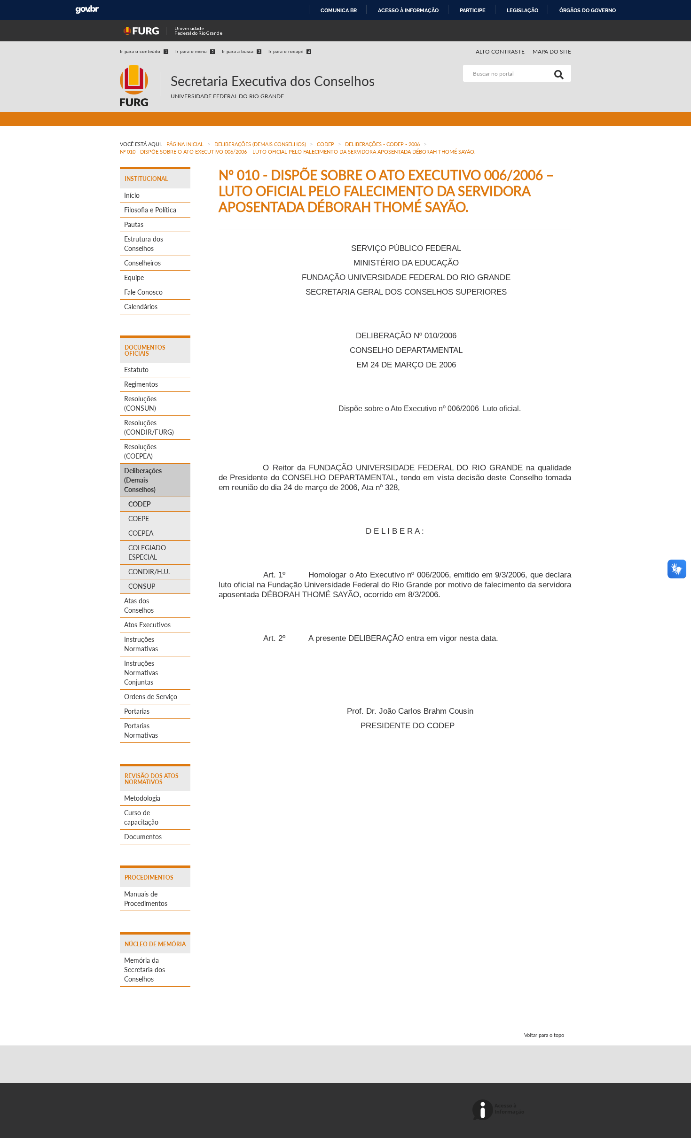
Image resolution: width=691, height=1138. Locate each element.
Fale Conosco (143, 292)
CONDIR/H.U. (149, 572)
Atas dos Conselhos (139, 605)
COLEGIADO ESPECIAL (147, 552)
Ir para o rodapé (289, 51)
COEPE (138, 518)
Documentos (143, 837)
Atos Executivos (147, 625)
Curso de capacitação (141, 817)
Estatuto (136, 370)
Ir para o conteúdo (143, 51)
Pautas (133, 224)
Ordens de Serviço (150, 697)
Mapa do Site (552, 51)
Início (132, 195)
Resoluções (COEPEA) (140, 451)
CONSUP (141, 586)
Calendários (140, 307)
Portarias (136, 711)
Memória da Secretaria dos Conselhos (144, 969)
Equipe (134, 277)
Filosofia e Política (150, 210)
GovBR (87, 9)
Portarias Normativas (141, 730)
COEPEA (140, 533)
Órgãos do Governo (587, 10)
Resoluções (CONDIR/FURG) (149, 427)
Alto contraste (500, 51)
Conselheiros (142, 263)
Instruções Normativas (141, 644)
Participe (473, 10)
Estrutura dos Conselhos (143, 243)
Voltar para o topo (544, 1035)
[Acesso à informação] (499, 1110)
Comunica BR (339, 10)
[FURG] (140, 68)
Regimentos (141, 384)
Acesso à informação (408, 10)
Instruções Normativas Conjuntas (141, 672)
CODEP (139, 504)
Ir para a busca (241, 51)
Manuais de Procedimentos (145, 898)
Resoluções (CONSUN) (140, 403)
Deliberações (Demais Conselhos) (143, 480)
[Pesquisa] (557, 73)
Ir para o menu (194, 51)
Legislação (522, 10)
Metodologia (142, 798)
